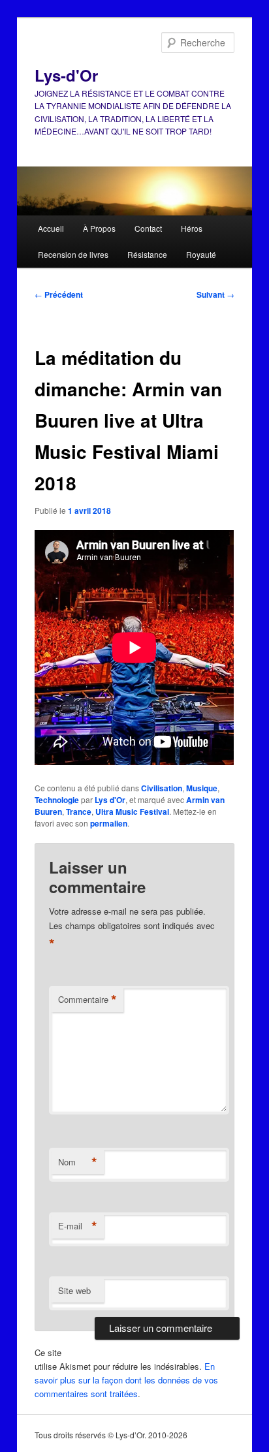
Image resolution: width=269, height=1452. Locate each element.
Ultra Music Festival (132, 811)
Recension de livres (73, 254)
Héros (191, 228)
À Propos (99, 228)
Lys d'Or (110, 800)
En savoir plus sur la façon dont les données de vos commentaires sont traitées (126, 1380)
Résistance (147, 254)
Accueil (51, 228)
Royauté (201, 254)
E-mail (77, 1226)
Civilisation (161, 788)
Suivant (215, 294)
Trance (78, 811)
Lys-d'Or (66, 75)
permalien (108, 823)
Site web (74, 1290)
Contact (148, 228)
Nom (77, 1162)
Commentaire (87, 999)
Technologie (57, 800)
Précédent (59, 294)
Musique (201, 788)
